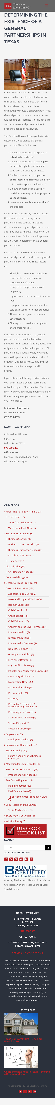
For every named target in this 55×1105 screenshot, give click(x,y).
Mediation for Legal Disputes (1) (23, 764)
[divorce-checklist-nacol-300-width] (25, 825)
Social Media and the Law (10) (21, 805)
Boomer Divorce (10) (19, 605)
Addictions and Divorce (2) (22, 593)
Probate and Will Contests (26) (22, 769)
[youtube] (21, 859)
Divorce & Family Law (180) (20, 588)
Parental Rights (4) (18, 693)
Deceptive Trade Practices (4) (21, 583)
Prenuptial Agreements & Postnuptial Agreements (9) (22, 705)
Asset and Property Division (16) (25, 599)
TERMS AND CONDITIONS (27, 953)
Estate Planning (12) (16, 750)
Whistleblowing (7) (15, 821)
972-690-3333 (11, 447)
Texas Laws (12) (16, 517)
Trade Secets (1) (16, 561)
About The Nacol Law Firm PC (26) (23, 511)
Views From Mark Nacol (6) (22, 528)
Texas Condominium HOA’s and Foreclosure (23, 1040)
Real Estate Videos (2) (19, 791)
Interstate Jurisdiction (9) (21, 676)
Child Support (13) (18, 616)
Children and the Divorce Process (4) (27, 627)
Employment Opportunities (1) (22, 745)
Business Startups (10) (20, 539)
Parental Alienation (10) (20, 687)
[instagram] (16, 859)
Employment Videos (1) (20, 739)
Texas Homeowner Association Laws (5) (27, 798)
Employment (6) (14, 734)
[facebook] (6, 859)
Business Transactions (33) (20, 533)
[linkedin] (26, 859)
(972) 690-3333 (27, 931)
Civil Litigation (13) (15, 566)
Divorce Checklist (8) (19, 632)
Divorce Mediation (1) (19, 638)
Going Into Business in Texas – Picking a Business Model (27, 1073)
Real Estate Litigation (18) (19, 780)
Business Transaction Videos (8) (25, 550)
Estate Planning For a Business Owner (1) (24, 757)
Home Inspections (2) (19, 785)
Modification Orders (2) (20, 682)
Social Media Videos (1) (20, 810)
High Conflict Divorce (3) (21, 665)
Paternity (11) (15, 698)
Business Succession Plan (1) (23, 544)
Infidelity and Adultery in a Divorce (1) (28, 671)
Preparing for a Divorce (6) (22, 712)
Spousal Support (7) (18, 723)
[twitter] (11, 859)
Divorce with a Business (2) (22, 643)
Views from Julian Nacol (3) (22, 522)
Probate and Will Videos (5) (22, 775)
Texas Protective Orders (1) (20, 815)
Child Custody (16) (18, 610)
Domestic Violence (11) (20, 649)
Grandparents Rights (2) (21, 654)
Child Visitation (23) (18, 621)
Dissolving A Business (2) (21, 555)
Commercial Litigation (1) (19, 577)
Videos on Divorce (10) (20, 728)
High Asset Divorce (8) (20, 660)
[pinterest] (31, 859)
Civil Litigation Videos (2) (21, 572)
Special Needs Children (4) (22, 717)
